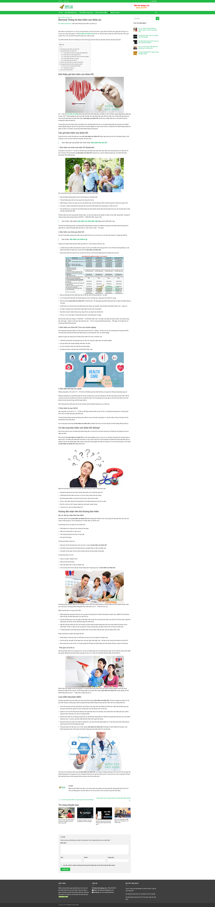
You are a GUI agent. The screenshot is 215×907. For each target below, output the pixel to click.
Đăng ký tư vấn (114, 12)
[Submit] (157, 18)
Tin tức (60, 12)
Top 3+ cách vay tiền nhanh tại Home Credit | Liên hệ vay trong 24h (147, 30)
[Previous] (60, 815)
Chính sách (66, 1)
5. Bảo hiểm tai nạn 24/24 (70, 60)
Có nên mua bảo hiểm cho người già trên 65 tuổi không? (77, 800)
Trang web (111, 857)
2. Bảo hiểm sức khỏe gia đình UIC (72, 54)
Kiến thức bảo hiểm (101, 12)
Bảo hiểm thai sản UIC (99, 143)
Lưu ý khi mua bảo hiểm (66, 69)
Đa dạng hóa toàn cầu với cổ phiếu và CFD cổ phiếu (148, 36)
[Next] (128, 815)
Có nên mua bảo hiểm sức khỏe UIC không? (71, 62)
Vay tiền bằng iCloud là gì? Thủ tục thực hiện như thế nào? (148, 41)
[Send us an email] (155, 1)
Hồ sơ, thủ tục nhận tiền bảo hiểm (72, 66)
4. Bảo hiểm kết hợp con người (71, 58)
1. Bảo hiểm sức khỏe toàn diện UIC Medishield (75, 53)
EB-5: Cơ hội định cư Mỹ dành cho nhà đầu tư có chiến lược (148, 47)
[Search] (156, 12)
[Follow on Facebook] (151, 1)
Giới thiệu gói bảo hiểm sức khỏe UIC (69, 49)
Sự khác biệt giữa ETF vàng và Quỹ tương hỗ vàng (148, 53)
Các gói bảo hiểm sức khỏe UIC (68, 51)
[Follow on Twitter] (154, 1)
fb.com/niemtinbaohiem (107, 892)
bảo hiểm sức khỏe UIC (86, 33)
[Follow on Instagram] (152, 1)
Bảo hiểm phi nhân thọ (86, 12)
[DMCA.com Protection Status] (63, 896)
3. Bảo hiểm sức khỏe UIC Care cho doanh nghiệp (76, 56)
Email (86, 857)
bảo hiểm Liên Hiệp (73, 114)
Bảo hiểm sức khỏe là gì (78, 239)
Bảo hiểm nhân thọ (70, 12)
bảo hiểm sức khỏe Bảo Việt (87, 221)
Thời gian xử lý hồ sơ (68, 68)
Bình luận (63, 843)
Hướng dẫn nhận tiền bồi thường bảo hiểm (71, 64)
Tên (62, 857)
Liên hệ (60, 1)
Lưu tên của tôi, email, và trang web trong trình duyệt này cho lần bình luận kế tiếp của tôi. (89, 865)
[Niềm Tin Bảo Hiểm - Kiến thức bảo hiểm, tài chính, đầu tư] (66, 6)
